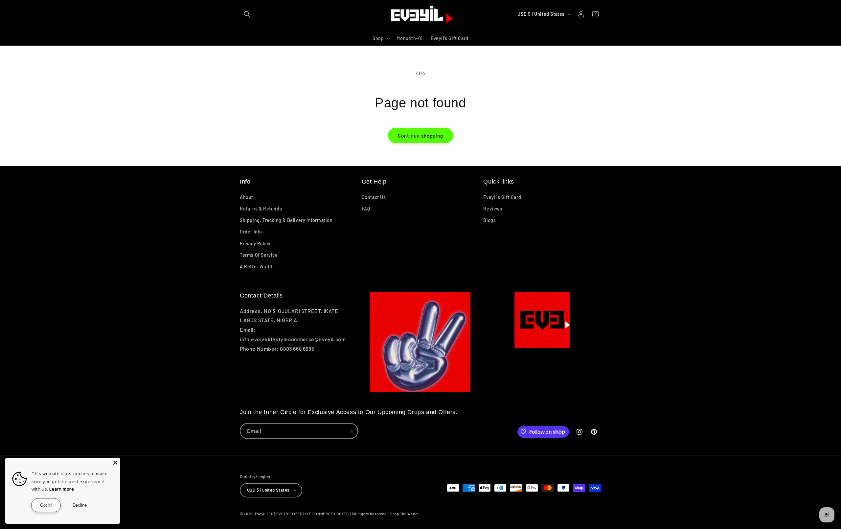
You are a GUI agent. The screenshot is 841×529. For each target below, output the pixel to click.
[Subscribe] (350, 431)
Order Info (251, 231)
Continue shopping (420, 136)
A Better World (256, 266)
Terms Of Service (259, 255)
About (246, 197)
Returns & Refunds (261, 208)
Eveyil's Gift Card (502, 197)
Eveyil (260, 514)
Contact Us (374, 197)
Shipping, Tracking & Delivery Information (286, 220)
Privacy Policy (255, 243)
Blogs (489, 220)
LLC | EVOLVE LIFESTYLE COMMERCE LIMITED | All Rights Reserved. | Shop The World (342, 514)
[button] (247, 14)
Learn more (61, 489)
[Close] (115, 462)
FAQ (366, 208)
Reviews (492, 208)
